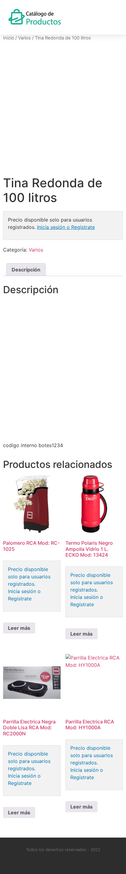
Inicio (8, 38)
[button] (114, 17)
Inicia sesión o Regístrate (66, 227)
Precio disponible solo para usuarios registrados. (29, 576)
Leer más (19, 628)
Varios (24, 38)
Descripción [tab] (26, 270)
